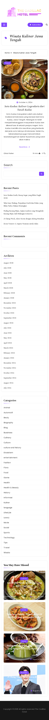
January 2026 (9, 298)
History (7, 492)
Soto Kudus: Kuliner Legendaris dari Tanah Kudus (25, 108)
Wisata (7, 552)
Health (7, 482)
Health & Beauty (11, 487)
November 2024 (10, 368)
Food (7, 63)
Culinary (7, 437)
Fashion (7, 462)
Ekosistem (8, 452)
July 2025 (7, 328)
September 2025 (10, 318)
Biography (8, 422)
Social (6, 527)
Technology (9, 537)
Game (6, 477)
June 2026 (8, 273)
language (8, 507)
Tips (5, 542)
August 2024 (8, 383)
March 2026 (8, 288)
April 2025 (8, 343)
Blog (6, 427)
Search (8, 165)
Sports (7, 532)
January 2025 (9, 358)
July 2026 (7, 268)
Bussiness (8, 432)
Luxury (6, 517)
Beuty (6, 417)
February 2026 (9, 293)
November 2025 (10, 308)
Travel (7, 547)
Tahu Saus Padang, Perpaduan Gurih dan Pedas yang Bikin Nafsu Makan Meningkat (24, 617)
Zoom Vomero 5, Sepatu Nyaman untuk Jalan (21, 224)
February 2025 (9, 353)
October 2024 (9, 373)
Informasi (8, 497)
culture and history (12, 447)
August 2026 (8, 263)
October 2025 (9, 313)
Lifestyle (7, 512)
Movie (6, 522)
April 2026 (8, 283)
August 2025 (8, 323)
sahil (7, 659)
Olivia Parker (9, 153)
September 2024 (10, 378)
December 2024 (10, 363)
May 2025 (7, 338)
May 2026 (7, 278)
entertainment (10, 457)
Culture (7, 442)
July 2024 (7, 388)
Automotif (8, 412)
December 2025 (10, 303)
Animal (7, 407)
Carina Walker (10, 597)
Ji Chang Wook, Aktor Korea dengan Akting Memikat (24, 219)
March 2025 (8, 348)
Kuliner (7, 502)
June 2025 (8, 333)
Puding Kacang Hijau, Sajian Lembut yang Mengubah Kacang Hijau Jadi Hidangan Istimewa (24, 648)
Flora (6, 467)
